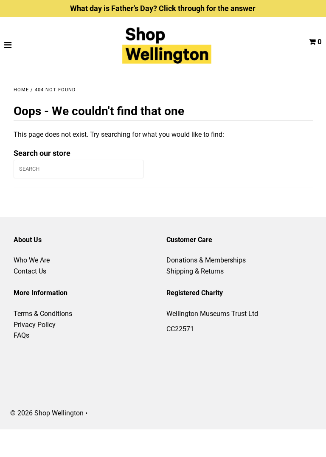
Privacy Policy (35, 325)
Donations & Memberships (206, 260)
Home (21, 90)
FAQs (21, 335)
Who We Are (32, 260)
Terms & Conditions (43, 314)
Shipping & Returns (195, 271)
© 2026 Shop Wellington (47, 413)
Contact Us (30, 271)
